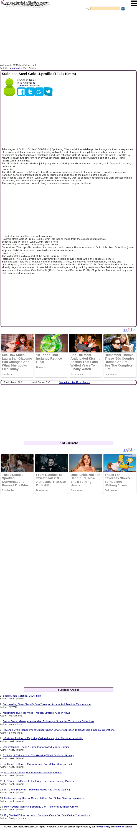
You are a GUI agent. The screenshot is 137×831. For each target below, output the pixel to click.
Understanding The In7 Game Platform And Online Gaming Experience (44, 798)
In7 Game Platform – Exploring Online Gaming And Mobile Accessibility (43, 738)
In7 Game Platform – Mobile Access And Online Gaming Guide (38, 764)
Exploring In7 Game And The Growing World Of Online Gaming (38, 755)
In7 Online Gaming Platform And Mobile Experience (33, 772)
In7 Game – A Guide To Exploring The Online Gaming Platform (39, 781)
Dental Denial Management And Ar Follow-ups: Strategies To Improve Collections (48, 721)
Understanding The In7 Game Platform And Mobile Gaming (36, 746)
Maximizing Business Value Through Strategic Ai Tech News (36, 712)
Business (14, 68)
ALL (2, 68)
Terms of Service (123, 826)
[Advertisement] (68, 38)
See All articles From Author (74, 382)
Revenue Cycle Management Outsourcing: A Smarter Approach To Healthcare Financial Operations (59, 729)
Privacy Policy (103, 826)
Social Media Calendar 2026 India (22, 695)
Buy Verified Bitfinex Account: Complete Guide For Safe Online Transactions (47, 815)
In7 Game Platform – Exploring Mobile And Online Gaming (37, 789)
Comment (22, 85)
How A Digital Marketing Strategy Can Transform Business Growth (41, 806)
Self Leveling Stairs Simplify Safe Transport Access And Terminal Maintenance (47, 704)
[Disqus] (68, 542)
